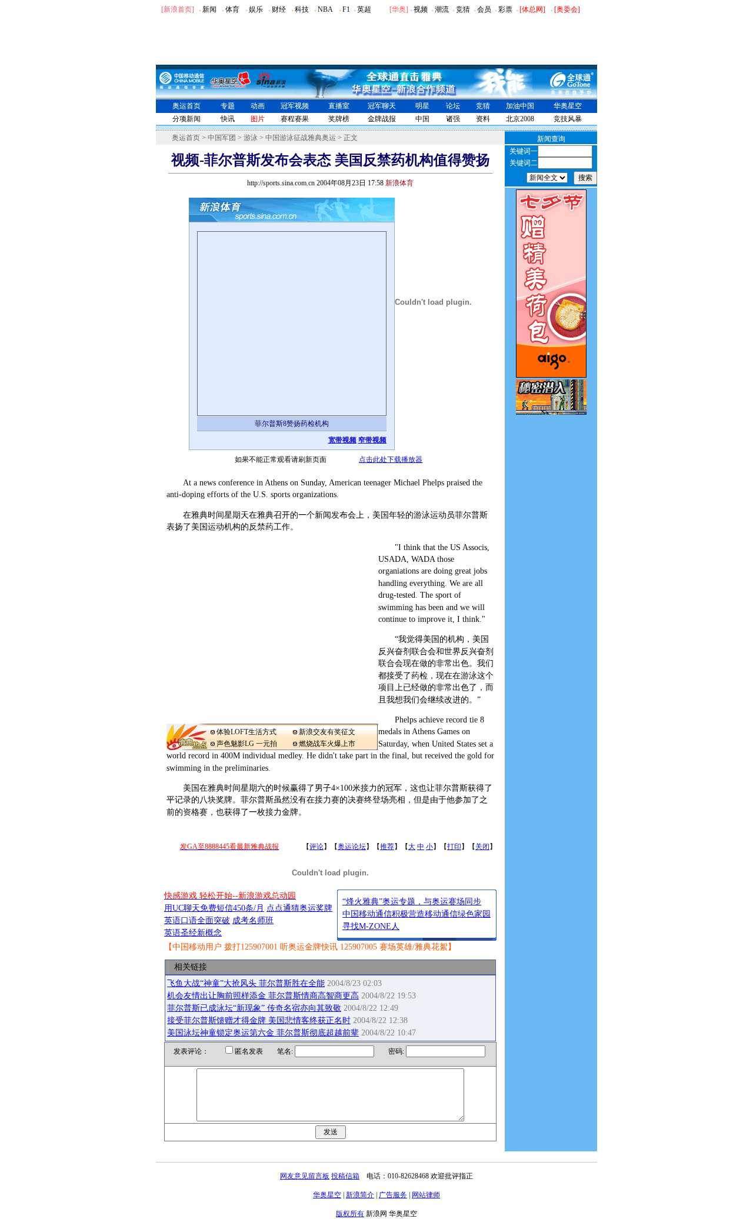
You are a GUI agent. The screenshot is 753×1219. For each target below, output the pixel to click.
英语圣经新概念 (193, 932)
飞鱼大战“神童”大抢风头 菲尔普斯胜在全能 (246, 983)
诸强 (453, 119)
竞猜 (463, 9)
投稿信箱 (345, 1176)
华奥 (399, 9)
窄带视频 (372, 440)
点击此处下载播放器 (390, 459)
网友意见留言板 (304, 1176)
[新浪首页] (177, 9)
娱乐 (256, 9)
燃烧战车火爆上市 (327, 744)
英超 (364, 9)
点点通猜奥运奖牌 (299, 908)
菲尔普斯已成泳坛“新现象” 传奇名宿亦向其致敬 (254, 1008)
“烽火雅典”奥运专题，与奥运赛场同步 (411, 901)
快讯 (228, 119)
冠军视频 (295, 106)
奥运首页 (186, 106)
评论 (316, 846)
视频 (421, 9)
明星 (422, 106)
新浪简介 (360, 1195)
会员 (484, 9)
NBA (325, 9)
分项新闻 (186, 119)
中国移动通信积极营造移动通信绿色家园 (416, 914)
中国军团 (222, 138)
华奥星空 (568, 106)
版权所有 (350, 1214)
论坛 (453, 106)
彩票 (505, 9)
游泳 (251, 138)
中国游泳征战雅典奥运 (300, 138)
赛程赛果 (295, 119)
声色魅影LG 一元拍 (246, 744)
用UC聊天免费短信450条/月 (214, 908)
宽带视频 (342, 440)
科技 (302, 9)
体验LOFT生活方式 (246, 732)
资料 (483, 119)
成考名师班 (253, 920)
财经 (279, 9)
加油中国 (520, 106)
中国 (422, 119)
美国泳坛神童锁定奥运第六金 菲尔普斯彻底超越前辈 (263, 1032)
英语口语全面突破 (197, 920)
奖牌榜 (338, 119)
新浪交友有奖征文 (327, 732)
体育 (232, 9)
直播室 (338, 106)
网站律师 (426, 1195)
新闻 (209, 9)
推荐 (387, 846)
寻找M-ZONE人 (370, 926)
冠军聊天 (382, 106)
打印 (454, 846)
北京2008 (520, 119)
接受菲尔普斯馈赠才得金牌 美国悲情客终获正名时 (259, 1020)
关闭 (482, 846)
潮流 (442, 9)
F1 (346, 9)
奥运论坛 (352, 846)
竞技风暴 (568, 119)
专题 (228, 106)
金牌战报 (382, 119)
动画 (258, 106)
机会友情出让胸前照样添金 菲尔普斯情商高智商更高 (263, 995)
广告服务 (393, 1195)
